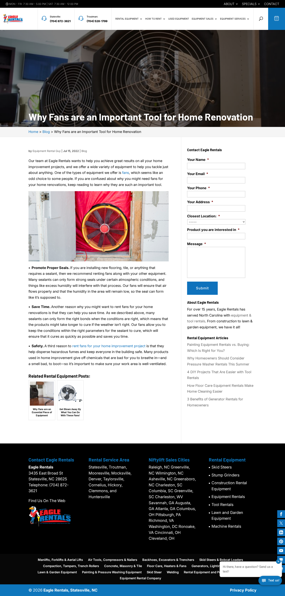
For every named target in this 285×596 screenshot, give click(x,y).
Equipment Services (233, 18)
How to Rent (153, 18)
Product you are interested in (213, 230)
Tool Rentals (222, 504)
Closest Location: (203, 216)
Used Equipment (178, 18)
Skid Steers (222, 467)
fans (125, 173)
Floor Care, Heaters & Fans (167, 566)
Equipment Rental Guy (47, 151)
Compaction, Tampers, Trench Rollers (71, 566)
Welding (173, 572)
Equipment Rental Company (140, 578)
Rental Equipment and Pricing (205, 572)
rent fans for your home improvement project (108, 346)
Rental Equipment (127, 18)
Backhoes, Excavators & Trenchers (168, 560)
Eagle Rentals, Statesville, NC (70, 590)
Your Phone (198, 188)
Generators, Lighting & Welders (215, 566)
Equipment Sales (202, 18)
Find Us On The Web (46, 500)
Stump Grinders (225, 475)
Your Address (200, 202)
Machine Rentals (226, 526)
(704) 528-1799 (97, 21)
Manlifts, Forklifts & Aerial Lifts (60, 560)
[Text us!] (270, 581)
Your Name (198, 160)
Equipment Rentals (228, 496)
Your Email (197, 174)
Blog (84, 151)
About (229, 4)
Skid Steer (154, 572)
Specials (249, 4)
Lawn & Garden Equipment (57, 572)
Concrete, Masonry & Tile (123, 566)
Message (196, 244)
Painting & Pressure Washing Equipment (112, 572)
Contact (271, 4)
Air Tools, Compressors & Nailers (112, 560)
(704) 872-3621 (60, 21)
